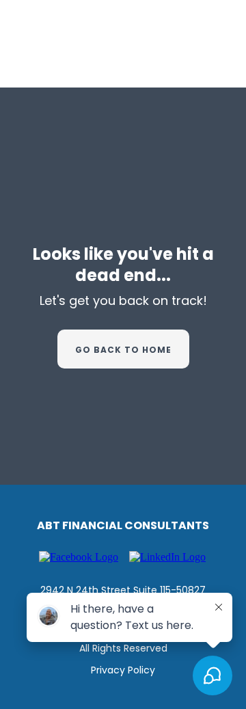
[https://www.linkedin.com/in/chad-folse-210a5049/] (167, 556)
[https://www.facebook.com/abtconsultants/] (78, 556)
